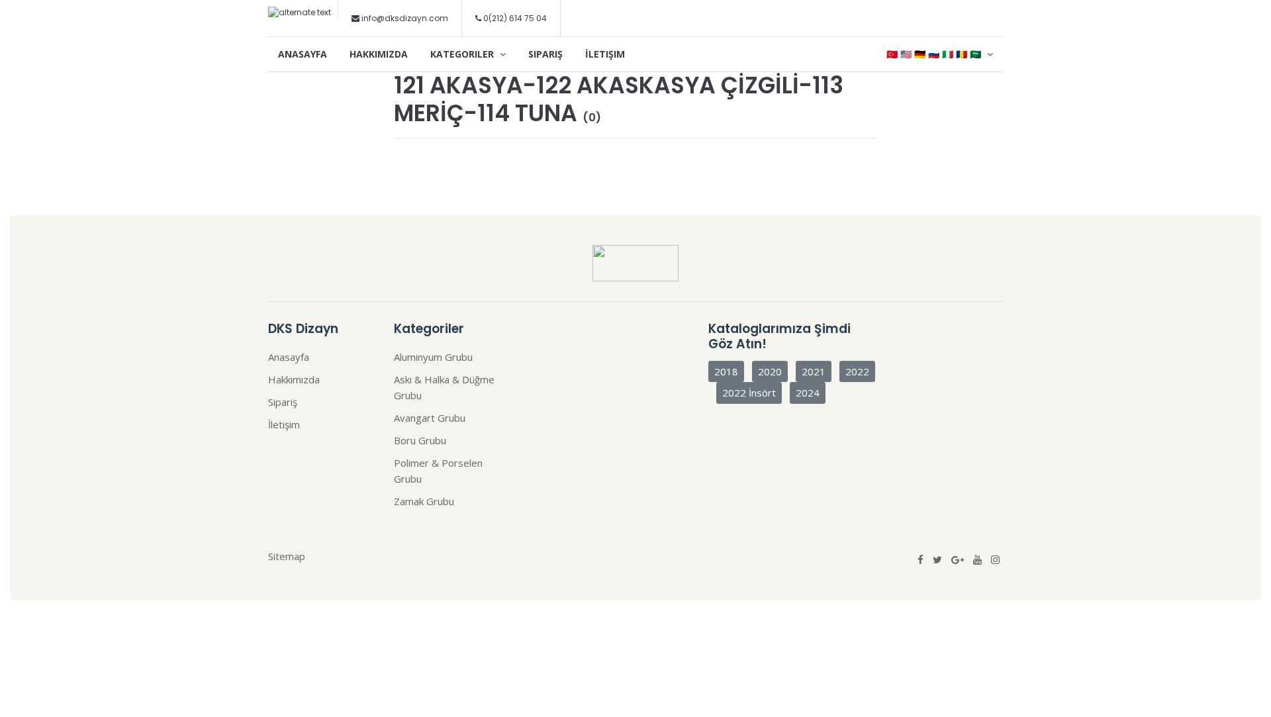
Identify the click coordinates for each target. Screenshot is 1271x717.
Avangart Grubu (429, 417)
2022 (857, 371)
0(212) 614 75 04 (514, 18)
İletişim (605, 54)
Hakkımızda (379, 54)
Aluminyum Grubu (433, 356)
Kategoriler (463, 54)
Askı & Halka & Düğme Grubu (444, 387)
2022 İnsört (749, 392)
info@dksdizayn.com (404, 18)
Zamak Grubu (424, 501)
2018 (726, 371)
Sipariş (545, 54)
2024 (808, 392)
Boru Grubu (420, 440)
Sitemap (286, 556)
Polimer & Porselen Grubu (438, 470)
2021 (813, 371)
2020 (770, 371)
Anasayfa (302, 54)
